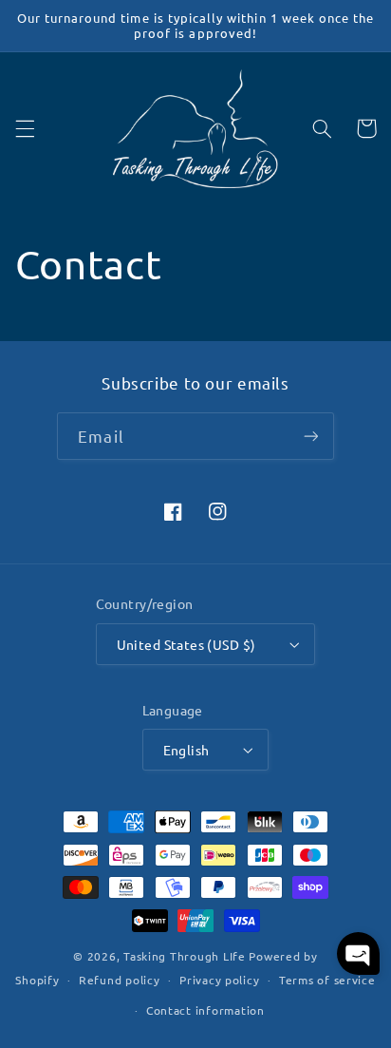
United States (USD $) (186, 644)
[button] (25, 128)
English (186, 749)
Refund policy (119, 979)
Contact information (205, 1010)
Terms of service (327, 979)
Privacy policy (219, 979)
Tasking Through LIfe (184, 955)
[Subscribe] (310, 435)
